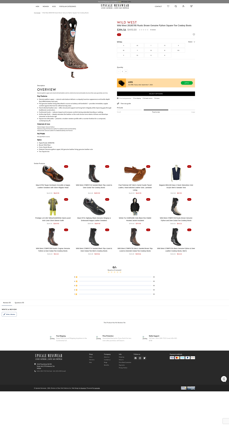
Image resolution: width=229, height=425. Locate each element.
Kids (90, 362)
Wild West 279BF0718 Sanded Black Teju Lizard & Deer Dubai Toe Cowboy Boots (94, 186)
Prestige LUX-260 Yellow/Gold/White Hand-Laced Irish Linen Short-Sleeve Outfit (53, 219)
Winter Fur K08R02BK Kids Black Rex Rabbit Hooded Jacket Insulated (135, 219)
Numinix (83, 388)
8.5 (123, 50)
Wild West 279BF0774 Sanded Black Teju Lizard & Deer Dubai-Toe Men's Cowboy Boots (94, 250)
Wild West (127, 22)
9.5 (151, 50)
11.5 (137, 55)
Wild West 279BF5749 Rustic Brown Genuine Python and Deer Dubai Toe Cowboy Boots (176, 219)
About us (106, 357)
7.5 (164, 45)
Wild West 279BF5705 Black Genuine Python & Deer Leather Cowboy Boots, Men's (176, 250)
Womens (91, 359)
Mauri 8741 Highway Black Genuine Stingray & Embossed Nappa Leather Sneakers (94, 219)
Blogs (105, 362)
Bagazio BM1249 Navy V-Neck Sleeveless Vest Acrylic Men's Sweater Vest (176, 186)
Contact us (107, 359)
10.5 (178, 50)
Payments (122, 365)
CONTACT (158, 6)
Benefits (106, 365)
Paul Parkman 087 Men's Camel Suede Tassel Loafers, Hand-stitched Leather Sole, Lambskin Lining (135, 187)
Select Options (156, 94)
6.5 (137, 45)
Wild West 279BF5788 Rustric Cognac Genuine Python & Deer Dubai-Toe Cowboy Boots (53, 250)
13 (164, 55)
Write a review (10, 314)
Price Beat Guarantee (125, 362)
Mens (90, 357)
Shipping (121, 357)
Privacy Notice (123, 367)
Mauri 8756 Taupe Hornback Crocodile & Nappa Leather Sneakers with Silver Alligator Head (53, 186)
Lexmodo (97, 388)
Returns (121, 359)
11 (123, 55)
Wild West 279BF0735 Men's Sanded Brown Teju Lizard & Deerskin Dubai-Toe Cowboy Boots (135, 250)
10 (164, 50)
